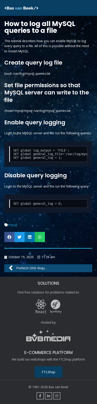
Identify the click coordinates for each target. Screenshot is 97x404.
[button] (9, 237)
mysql (13, 225)
